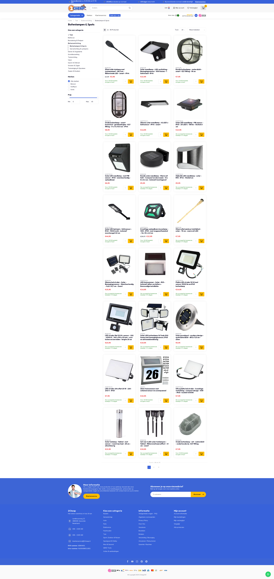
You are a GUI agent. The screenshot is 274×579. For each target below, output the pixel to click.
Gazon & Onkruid (74, 63)
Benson (73, 84)
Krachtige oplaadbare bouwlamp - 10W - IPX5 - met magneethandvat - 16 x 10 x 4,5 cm (154, 231)
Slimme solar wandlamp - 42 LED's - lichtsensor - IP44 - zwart (154, 124)
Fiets (104, 524)
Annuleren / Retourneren (147, 541)
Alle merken (75, 81)
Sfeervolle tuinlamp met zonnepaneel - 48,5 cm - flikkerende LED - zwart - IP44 (117, 71)
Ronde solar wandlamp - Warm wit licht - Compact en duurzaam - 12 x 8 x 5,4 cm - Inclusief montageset (154, 178)
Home (70, 21)
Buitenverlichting (86, 21)
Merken (89, 15)
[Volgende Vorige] (158, 467)
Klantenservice (200, 2)
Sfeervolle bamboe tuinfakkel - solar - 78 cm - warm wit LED (188, 230)
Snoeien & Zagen (74, 66)
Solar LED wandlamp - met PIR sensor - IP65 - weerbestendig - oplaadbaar (117, 178)
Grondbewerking (73, 54)
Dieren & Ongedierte (75, 52)
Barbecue (71, 38)
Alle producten (179, 527)
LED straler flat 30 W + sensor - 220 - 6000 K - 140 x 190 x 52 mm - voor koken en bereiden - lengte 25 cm (119, 337)
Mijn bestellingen (179, 517)
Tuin (76, 21)
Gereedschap (107, 517)
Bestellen (142, 531)
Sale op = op (115, 15)
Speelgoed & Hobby (110, 541)
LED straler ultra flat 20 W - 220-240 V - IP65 (118, 390)
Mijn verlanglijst (179, 520)
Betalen (141, 534)
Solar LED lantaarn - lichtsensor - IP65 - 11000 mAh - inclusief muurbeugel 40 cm (118, 231)
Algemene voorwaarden (147, 517)
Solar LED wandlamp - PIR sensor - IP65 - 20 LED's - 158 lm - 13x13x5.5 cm (189, 125)
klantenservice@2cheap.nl (81, 541)
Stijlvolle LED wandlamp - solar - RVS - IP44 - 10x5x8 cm (189, 177)
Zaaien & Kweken (74, 71)
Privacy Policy (143, 520)
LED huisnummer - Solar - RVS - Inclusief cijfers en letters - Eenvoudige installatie (152, 284)
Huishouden (107, 531)
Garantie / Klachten (145, 544)
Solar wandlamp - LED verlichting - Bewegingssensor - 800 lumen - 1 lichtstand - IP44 (154, 71)
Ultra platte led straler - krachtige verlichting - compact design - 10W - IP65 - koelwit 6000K (189, 391)
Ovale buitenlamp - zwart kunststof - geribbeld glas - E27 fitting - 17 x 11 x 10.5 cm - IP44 (117, 125)
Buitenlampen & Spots (102, 21)
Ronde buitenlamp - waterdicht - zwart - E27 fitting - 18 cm (189, 70)
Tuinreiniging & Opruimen (76, 68)
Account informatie (180, 514)
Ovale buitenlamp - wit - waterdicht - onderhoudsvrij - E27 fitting (190, 443)
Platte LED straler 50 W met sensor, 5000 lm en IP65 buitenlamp (187, 284)
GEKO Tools (107, 548)
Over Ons (142, 524)
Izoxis (72, 89)
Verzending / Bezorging (146, 538)
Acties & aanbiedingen (111, 551)
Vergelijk (177, 524)
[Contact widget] (268, 574)
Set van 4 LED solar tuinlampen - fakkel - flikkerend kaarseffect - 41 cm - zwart (154, 444)
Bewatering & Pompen (75, 41)
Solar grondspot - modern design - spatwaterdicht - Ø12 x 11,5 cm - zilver (190, 337)
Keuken (105, 514)
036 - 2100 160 (77, 529)
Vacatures (142, 527)
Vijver (70, 60)
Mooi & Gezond (108, 544)
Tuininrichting (72, 57)
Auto (105, 520)
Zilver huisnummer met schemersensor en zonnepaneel (153, 390)
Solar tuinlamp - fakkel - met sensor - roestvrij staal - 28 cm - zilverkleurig (118, 444)
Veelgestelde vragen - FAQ (148, 514)
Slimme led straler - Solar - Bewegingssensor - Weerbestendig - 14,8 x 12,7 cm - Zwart (119, 284)
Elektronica (107, 527)
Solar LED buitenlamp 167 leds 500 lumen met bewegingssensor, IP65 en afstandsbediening (154, 337)
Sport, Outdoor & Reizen (111, 538)
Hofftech (74, 87)
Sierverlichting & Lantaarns (79, 49)
